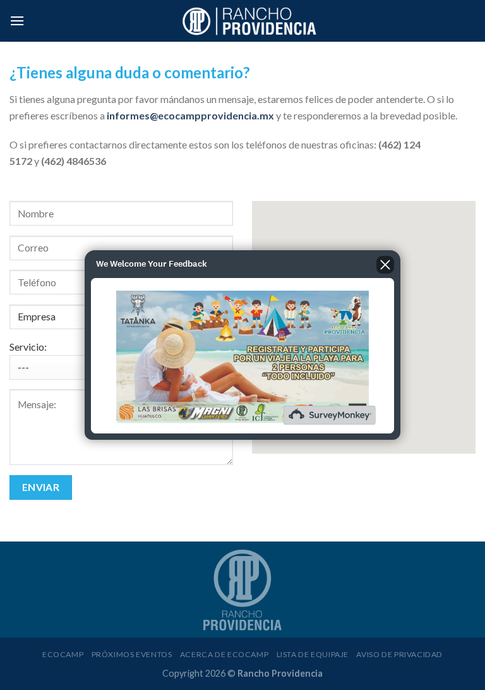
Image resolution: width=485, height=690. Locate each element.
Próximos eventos (132, 654)
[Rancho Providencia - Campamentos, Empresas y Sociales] (250, 21)
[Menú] (17, 20)
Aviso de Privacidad (399, 654)
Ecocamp (62, 654)
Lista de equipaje (313, 654)
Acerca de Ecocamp (224, 654)
